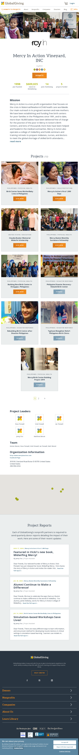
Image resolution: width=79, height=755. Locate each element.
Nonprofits (35, 9)
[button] (52, 488)
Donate (40, 75)
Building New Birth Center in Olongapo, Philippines (20, 285)
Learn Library (10, 719)
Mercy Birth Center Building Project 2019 (39, 378)
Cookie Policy (18, 748)
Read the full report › (30, 603)
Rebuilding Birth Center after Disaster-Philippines (19, 332)
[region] (39, 746)
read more (15, 141)
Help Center (39, 673)
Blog (65, 9)
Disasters (57, 9)
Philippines (12, 188)
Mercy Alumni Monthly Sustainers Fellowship (59, 239)
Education (26, 235)
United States (14, 235)
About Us (7, 712)
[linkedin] (52, 680)
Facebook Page (15, 458)
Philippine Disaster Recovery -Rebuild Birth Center (59, 285)
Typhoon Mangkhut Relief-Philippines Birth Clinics (59, 332)
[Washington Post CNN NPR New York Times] (39, 729)
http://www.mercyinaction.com (20, 455)
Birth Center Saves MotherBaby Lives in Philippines (19, 192)
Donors (6, 690)
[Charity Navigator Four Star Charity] (24, 734)
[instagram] (39, 680)
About (26, 9)
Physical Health (25, 188)
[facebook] (27, 680)
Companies (46, 9)
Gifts (76, 9)
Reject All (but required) (65, 747)
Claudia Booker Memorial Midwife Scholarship (19, 239)
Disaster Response (65, 281)
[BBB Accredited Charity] (40, 735)
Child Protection (64, 188)
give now (20, 199)
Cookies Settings (64, 751)
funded (59, 292)
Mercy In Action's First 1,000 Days (59, 192)
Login (72, 3)
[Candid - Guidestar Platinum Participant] (31, 734)
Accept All (64, 742)
